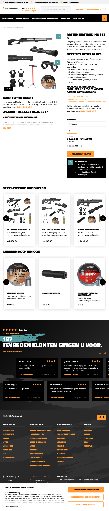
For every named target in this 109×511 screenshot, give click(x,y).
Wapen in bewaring (38, 442)
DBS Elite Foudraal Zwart (78, 96)
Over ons (79, 9)
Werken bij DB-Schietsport (41, 430)
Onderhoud (66, 18)
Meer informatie (12, 506)
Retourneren (62, 450)
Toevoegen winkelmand (81, 154)
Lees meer (7, 128)
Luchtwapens (8, 434)
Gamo (86, 442)
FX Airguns (88, 438)
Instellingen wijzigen (85, 504)
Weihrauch (88, 446)
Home (4, 28)
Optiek (26, 18)
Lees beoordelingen (11, 351)
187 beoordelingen (29, 11)
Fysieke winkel (36, 458)
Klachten (61, 454)
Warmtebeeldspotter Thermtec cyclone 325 (87, 102)
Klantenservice (94, 9)
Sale (75, 18)
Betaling (60, 446)
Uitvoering (71, 119)
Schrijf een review (37, 462)
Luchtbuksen (7, 18)
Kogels (19, 18)
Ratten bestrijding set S (15, 28)
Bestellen (61, 438)
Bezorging (61, 442)
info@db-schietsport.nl (42, 477)
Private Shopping (37, 434)
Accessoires (52, 18)
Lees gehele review (26, 374)
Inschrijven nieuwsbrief (40, 466)
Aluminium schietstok (77, 99)
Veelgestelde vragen (66, 434)
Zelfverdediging (39, 18)
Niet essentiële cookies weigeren (85, 497)
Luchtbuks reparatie (38, 438)
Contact (60, 462)
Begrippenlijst (9, 458)
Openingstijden (36, 454)
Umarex (87, 434)
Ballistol (88, 430)
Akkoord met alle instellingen (85, 489)
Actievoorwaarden (65, 458)
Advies (81, 18)
